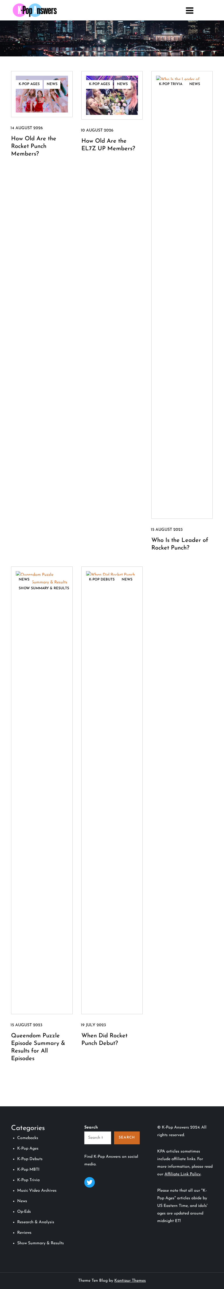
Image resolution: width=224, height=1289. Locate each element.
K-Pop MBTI (28, 1169)
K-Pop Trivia (170, 84)
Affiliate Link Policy (182, 1174)
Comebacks (27, 1138)
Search (91, 1127)
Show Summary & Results (44, 588)
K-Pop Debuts (102, 579)
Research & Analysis (35, 1222)
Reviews (24, 1233)
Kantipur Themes (130, 1280)
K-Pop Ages (29, 84)
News (52, 84)
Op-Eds (24, 1211)
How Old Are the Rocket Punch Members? (33, 146)
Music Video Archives (37, 1190)
